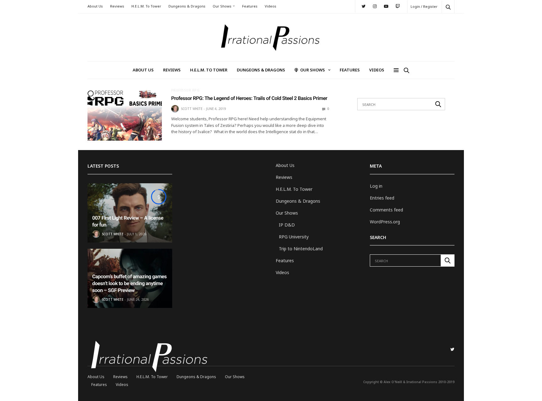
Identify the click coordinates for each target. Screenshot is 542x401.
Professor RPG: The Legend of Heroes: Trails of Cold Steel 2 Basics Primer (249, 98)
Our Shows (222, 6)
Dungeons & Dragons (186, 6)
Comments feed (386, 210)
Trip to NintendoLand (301, 249)
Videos (270, 6)
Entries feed (382, 198)
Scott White (191, 109)
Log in (376, 186)
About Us (95, 6)
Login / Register (424, 6)
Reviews (117, 6)
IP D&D (287, 225)
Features (250, 6)
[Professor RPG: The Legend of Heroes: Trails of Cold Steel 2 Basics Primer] (125, 115)
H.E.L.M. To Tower (146, 6)
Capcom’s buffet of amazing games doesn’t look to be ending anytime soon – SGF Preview (129, 283)
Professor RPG (185, 90)
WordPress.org (385, 222)
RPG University (294, 237)
